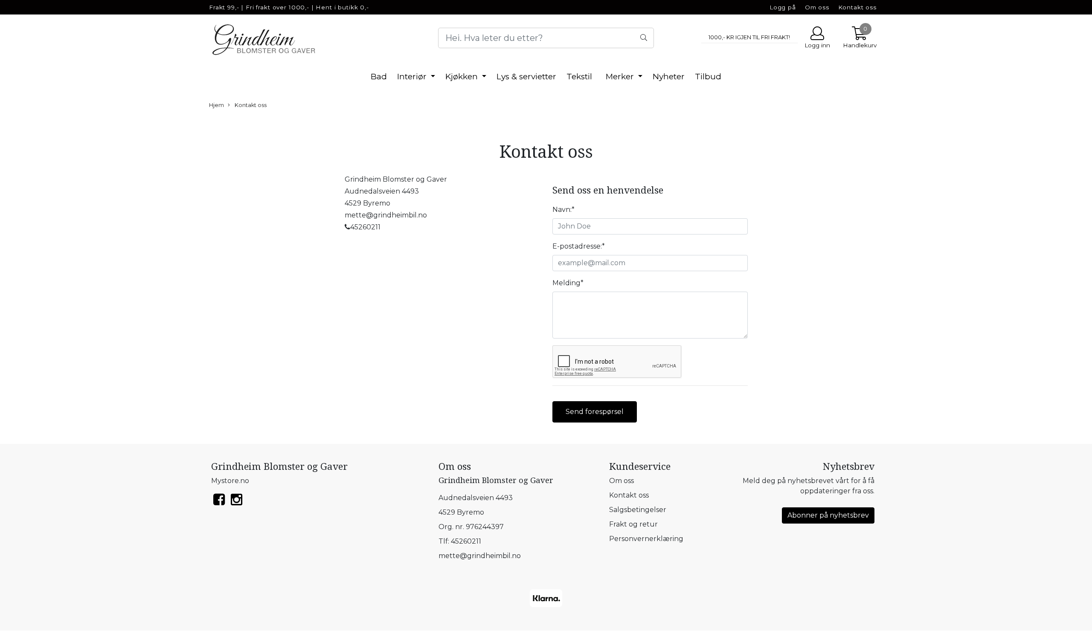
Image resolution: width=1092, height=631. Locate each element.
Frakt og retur (633, 524)
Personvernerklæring (646, 539)
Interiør (413, 76)
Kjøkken (462, 76)
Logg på (783, 7)
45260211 (466, 541)
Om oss (817, 7)
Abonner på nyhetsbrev (828, 515)
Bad (379, 76)
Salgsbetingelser (637, 510)
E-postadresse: (578, 246)
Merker (621, 76)
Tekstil (579, 76)
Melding (568, 283)
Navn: (563, 210)
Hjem (216, 105)
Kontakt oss (857, 7)
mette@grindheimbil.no (480, 556)
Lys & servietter (526, 76)
